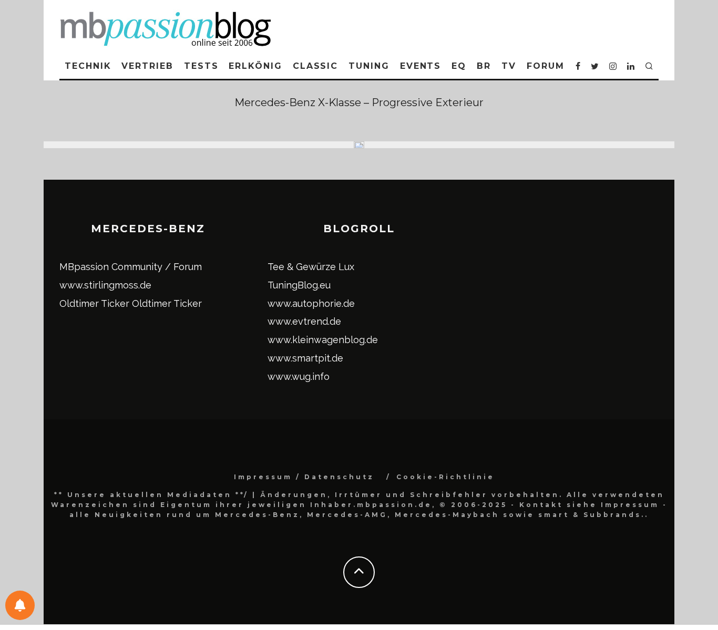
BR (484, 66)
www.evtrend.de (304, 321)
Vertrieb (147, 66)
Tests (201, 66)
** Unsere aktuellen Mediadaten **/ (151, 495)
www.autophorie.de (311, 303)
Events (421, 66)
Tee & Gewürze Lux (311, 266)
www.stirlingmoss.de (105, 285)
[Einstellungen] (20, 605)
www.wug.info (299, 376)
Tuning (368, 66)
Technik (88, 66)
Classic (315, 66)
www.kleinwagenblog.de (323, 339)
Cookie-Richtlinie (445, 477)
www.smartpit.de (305, 358)
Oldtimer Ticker (94, 303)
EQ (459, 66)
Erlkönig (255, 66)
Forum (546, 66)
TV (508, 66)
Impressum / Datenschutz (304, 477)
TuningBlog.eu (299, 285)
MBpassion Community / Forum (130, 266)
